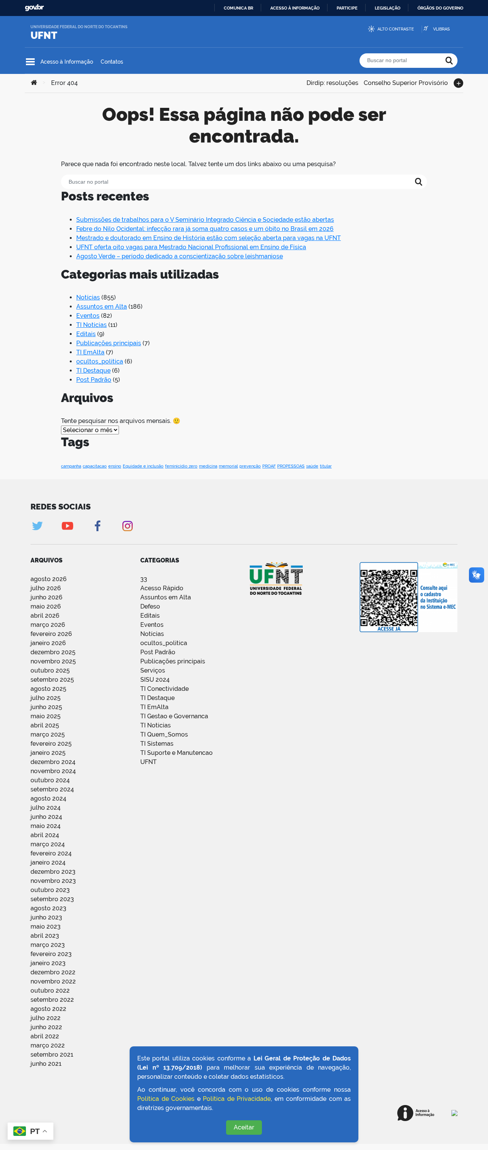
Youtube (67, 526)
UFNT (43, 35)
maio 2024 (45, 826)
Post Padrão (93, 379)
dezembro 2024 (52, 762)
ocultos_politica (99, 361)
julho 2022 (45, 1018)
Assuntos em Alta (101, 306)
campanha (71, 466)
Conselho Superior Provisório (406, 82)
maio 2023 (45, 926)
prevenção (250, 466)
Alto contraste (395, 29)
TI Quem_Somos (164, 734)
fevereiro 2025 (51, 743)
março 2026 (47, 624)
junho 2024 (46, 816)
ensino (114, 466)
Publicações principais (108, 343)
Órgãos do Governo (440, 8)
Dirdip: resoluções (332, 82)
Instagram (127, 526)
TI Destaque (93, 370)
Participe (347, 8)
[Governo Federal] (454, 1113)
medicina (208, 466)
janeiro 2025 (48, 752)
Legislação (387, 8)
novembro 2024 (53, 771)
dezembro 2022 (52, 972)
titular (326, 466)
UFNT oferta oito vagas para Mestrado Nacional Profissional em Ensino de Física (191, 247)
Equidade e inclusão (143, 466)
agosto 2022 (48, 1008)
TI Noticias (91, 324)
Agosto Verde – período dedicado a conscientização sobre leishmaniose (179, 256)
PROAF (269, 466)
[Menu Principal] (30, 61)
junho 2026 (46, 597)
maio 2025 (45, 716)
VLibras (441, 29)
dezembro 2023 (52, 871)
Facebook (97, 526)
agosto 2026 (48, 579)
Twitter (37, 526)
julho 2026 (45, 588)
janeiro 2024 (48, 862)
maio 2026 (45, 606)
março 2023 (47, 944)
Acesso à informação (294, 8)
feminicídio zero (181, 466)
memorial (228, 466)
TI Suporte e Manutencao (176, 752)
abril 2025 (44, 725)
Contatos (112, 62)
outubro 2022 (50, 990)
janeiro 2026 (48, 643)
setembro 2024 (52, 789)
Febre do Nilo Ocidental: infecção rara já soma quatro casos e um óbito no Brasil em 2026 (205, 228)
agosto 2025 (48, 688)
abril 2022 (44, 1036)
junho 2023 (46, 917)
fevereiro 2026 (51, 633)
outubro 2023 (50, 890)
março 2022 (47, 1045)
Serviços (152, 670)
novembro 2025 (53, 661)
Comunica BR (238, 8)
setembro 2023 (52, 899)
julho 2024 (45, 807)
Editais (86, 334)
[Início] (34, 83)
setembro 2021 (51, 1054)
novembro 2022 (53, 981)
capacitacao (95, 466)
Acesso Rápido (161, 588)
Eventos (88, 315)
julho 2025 (45, 698)
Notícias (88, 297)
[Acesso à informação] (415, 1113)
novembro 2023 (53, 880)
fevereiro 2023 (51, 954)
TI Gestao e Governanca (174, 716)
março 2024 (47, 844)
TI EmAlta (90, 352)
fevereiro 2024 (51, 853)
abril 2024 (44, 835)
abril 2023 (44, 935)
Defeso (150, 606)
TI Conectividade (164, 688)
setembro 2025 (52, 679)
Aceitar (244, 1127)
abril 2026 (44, 615)
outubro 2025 (50, 670)
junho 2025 (46, 707)
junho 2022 (46, 1027)
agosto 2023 (48, 908)
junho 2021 (45, 1063)
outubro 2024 (50, 780)
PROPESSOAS (291, 466)
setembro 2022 (52, 999)
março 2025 (47, 734)
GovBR (34, 7)
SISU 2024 (155, 679)
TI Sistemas (156, 743)
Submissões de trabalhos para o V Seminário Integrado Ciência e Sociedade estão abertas (205, 219)
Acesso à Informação (66, 62)
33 (143, 579)
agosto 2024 (48, 798)
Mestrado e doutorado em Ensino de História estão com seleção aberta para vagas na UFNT (208, 238)
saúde (312, 466)
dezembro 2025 (52, 652)
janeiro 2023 (48, 963)
